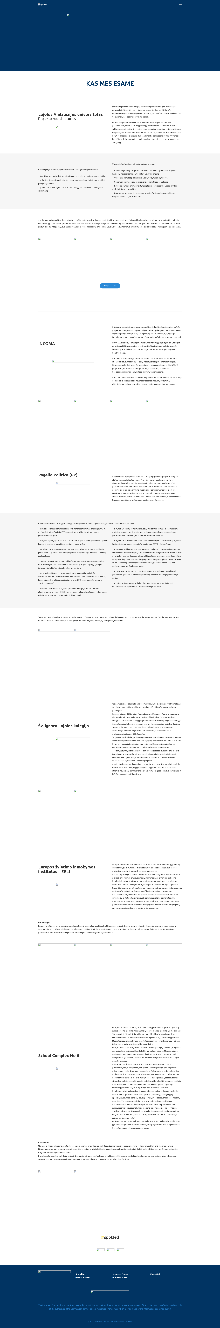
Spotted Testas (120, 1274)
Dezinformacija (83, 1277)
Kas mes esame (120, 1277)
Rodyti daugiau (110, 286)
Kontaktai (155, 1274)
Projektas (80, 1274)
